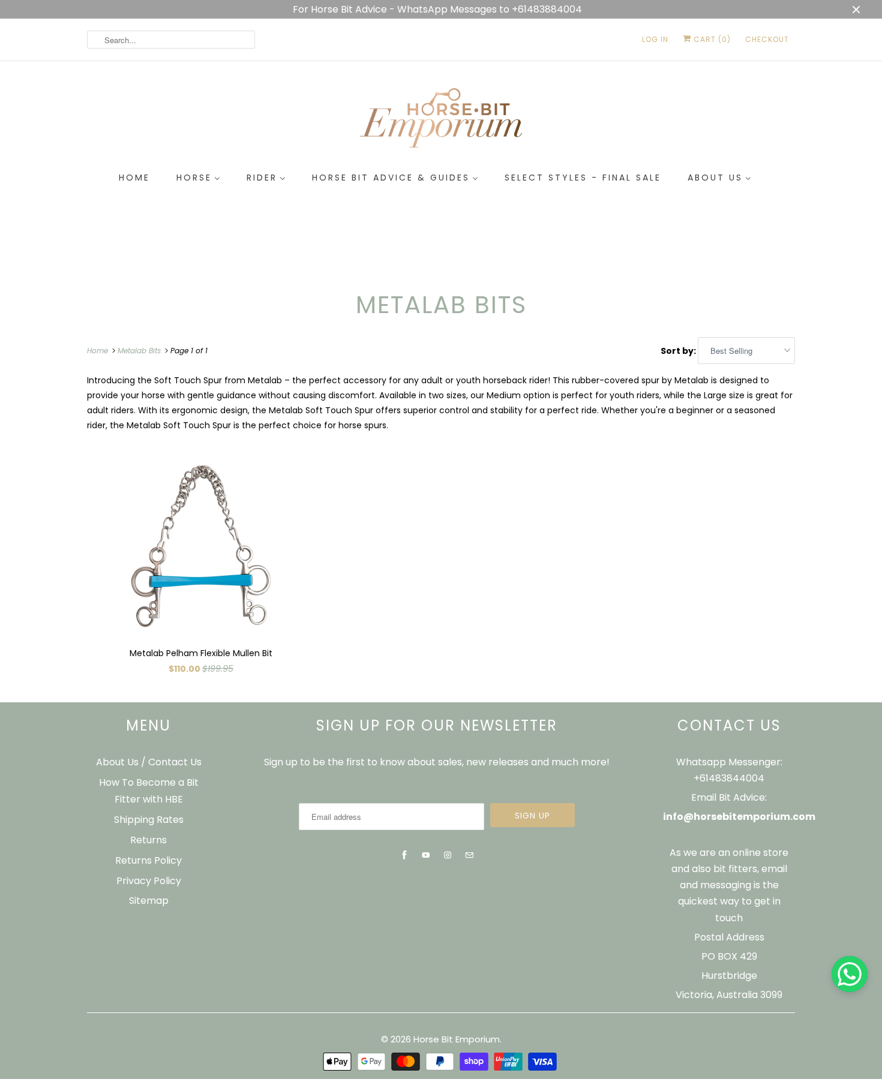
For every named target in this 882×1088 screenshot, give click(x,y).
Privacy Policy (148, 881)
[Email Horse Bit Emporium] (469, 855)
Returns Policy (148, 860)
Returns (148, 840)
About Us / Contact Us (149, 762)
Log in (655, 39)
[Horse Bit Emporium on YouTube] (426, 855)
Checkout (767, 39)
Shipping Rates (149, 819)
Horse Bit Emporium (456, 1039)
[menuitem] (134, 178)
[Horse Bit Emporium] (441, 120)
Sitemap (149, 900)
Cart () (711, 39)
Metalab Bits (441, 304)
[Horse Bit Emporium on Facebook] (404, 855)
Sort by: (679, 351)
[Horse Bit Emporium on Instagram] (447, 855)
